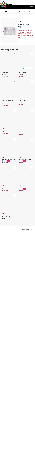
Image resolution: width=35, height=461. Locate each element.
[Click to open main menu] (31, 7)
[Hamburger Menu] (6, 11)
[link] (17, 11)
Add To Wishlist (14, 53)
